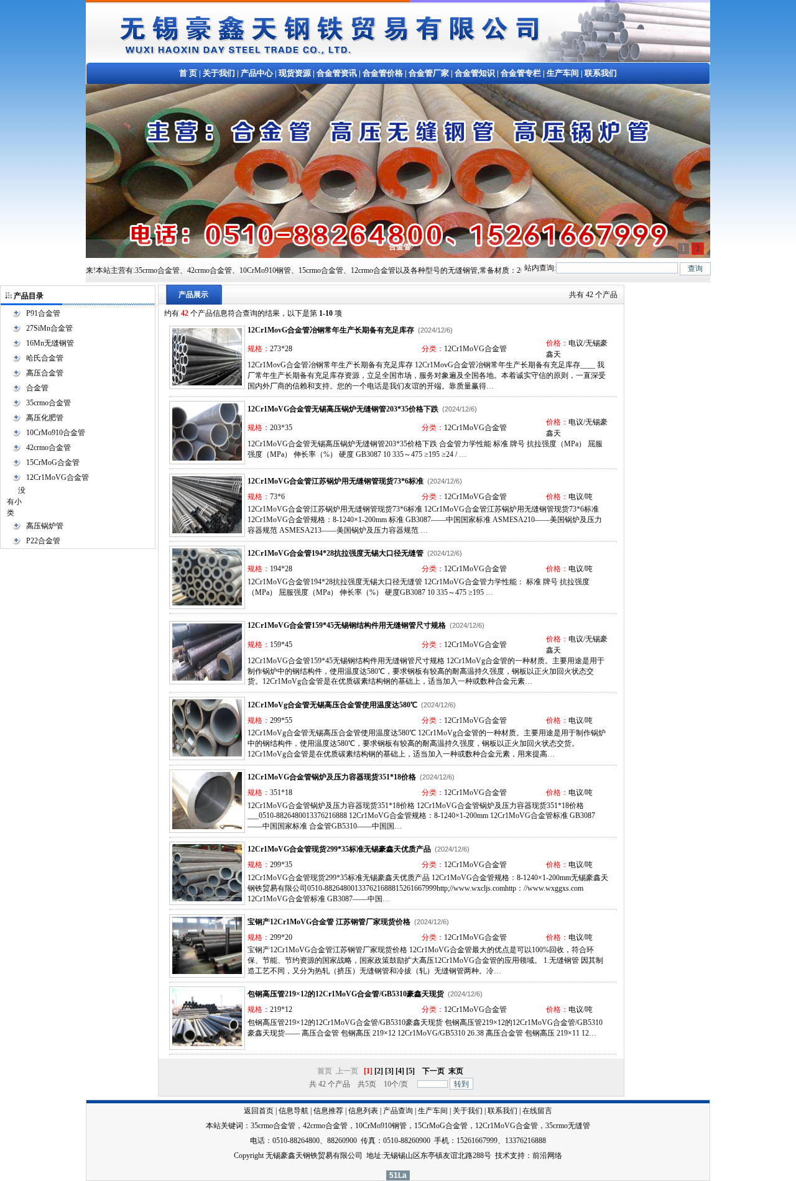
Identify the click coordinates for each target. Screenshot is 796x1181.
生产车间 (563, 73)
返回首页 (259, 1110)
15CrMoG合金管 (53, 462)
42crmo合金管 (48, 447)
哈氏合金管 (44, 358)
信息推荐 (328, 1110)
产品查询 (398, 1110)
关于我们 (219, 73)
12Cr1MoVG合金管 (57, 477)
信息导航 (293, 1110)
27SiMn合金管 (49, 328)
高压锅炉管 (44, 526)
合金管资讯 (337, 73)
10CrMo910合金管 (55, 432)
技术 (502, 1155)
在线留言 (537, 1110)
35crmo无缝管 (567, 1125)
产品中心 (257, 73)
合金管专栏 (521, 73)
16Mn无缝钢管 (50, 343)
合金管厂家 (429, 73)
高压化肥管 (44, 417)
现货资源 (295, 73)
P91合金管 (43, 313)
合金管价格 (383, 73)
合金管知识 (475, 73)
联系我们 (601, 73)
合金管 (37, 388)
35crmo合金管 (48, 402)
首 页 (188, 73)
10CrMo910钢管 (381, 1125)
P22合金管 (43, 540)
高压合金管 (44, 373)
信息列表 (363, 1110)
